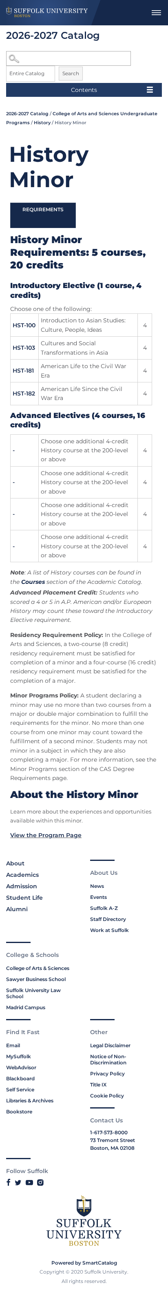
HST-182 (24, 393)
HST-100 (24, 325)
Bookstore (19, 1112)
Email (13, 1045)
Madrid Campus (25, 1007)
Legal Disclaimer (110, 1045)
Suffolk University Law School (33, 993)
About (15, 863)
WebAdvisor (21, 1067)
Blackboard (20, 1078)
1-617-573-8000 (109, 1132)
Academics (22, 874)
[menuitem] (156, 13)
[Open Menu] (156, 13)
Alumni (17, 909)
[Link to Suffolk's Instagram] (40, 1182)
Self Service (20, 1089)
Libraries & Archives (29, 1100)
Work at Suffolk (109, 930)
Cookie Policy (107, 1096)
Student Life (24, 897)
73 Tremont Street (112, 1140)
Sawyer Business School (36, 979)
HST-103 (24, 347)
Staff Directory (108, 919)
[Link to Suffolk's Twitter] (18, 1182)
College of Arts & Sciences (37, 968)
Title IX (98, 1085)
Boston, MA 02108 (112, 1148)
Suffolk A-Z (104, 908)
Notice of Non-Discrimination (108, 1059)
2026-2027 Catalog (27, 113)
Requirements (43, 209)
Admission (21, 886)
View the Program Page (46, 835)
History (42, 122)
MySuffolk (18, 1056)
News (97, 886)
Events (98, 897)
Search (70, 73)
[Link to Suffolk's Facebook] (8, 1182)
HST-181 (23, 370)
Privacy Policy (107, 1074)
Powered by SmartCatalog (84, 1263)
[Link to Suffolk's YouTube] (29, 1182)
